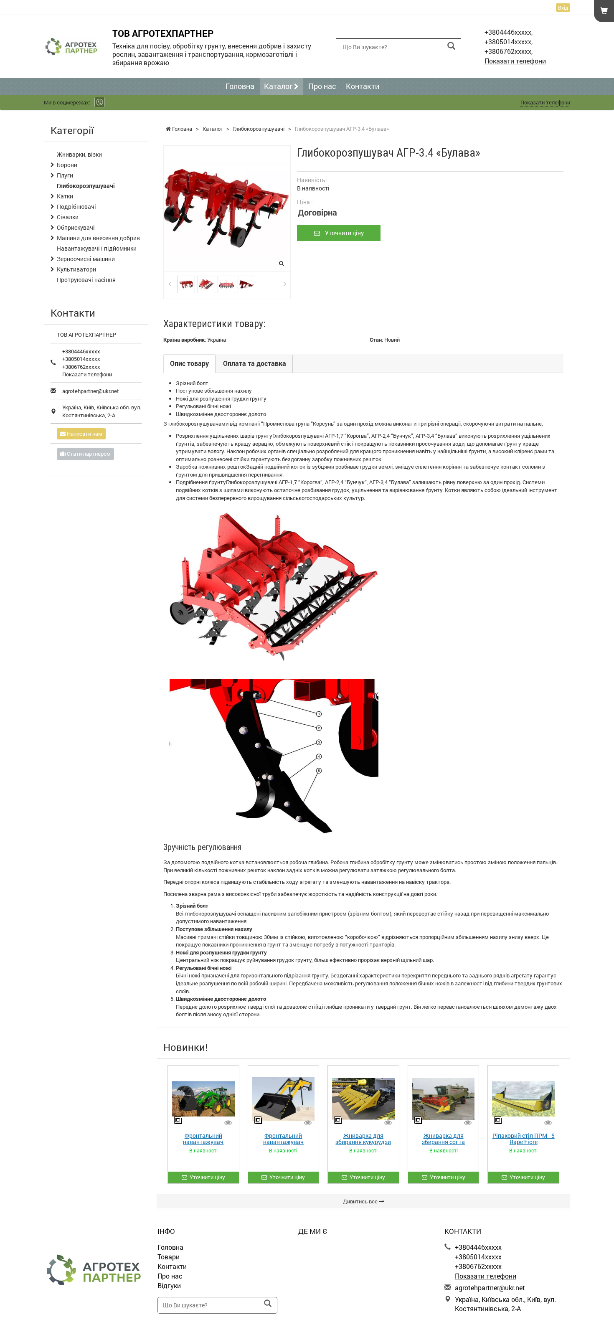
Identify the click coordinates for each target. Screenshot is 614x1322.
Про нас (322, 86)
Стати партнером (88, 453)
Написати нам (84, 433)
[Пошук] (451, 46)
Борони (67, 165)
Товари (168, 1256)
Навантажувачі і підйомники (97, 248)
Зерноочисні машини (86, 259)
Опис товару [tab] (189, 363)
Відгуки (169, 1285)
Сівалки (68, 217)
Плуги (65, 175)
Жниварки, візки (79, 154)
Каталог (279, 86)
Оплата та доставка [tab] (254, 363)
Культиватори (76, 269)
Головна (240, 86)
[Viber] (99, 102)
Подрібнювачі (76, 207)
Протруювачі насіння (86, 280)
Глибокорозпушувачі (86, 186)
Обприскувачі (76, 227)
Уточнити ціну (342, 233)
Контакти (362, 86)
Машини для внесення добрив (98, 238)
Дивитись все (361, 1201)
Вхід (563, 7)
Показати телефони (515, 60)
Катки (65, 196)
